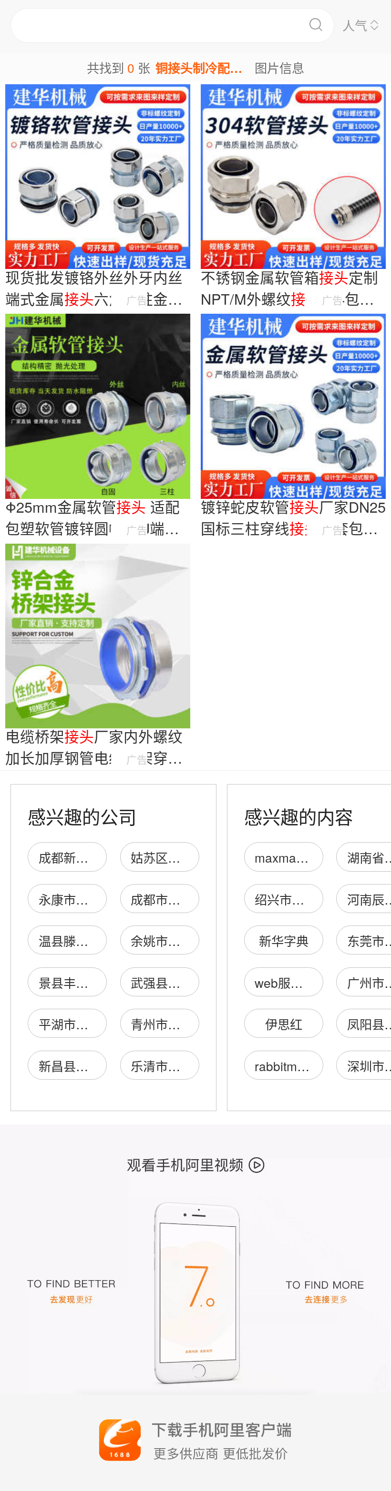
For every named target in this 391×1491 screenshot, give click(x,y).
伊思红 (283, 1024)
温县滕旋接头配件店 (94, 940)
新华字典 (284, 940)
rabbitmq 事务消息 (306, 1065)
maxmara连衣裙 (300, 857)
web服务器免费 (297, 982)
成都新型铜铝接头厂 (94, 857)
